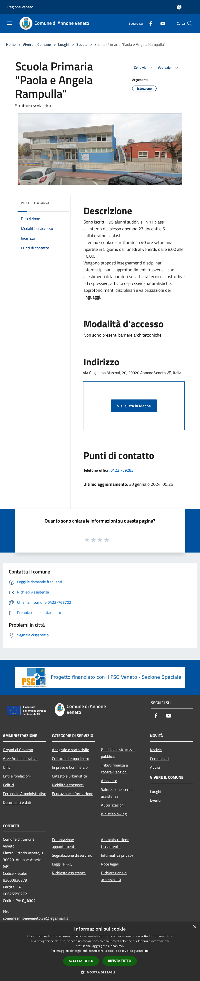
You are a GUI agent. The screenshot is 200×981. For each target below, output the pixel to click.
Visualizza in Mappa (134, 406)
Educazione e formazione (72, 793)
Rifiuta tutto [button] (119, 961)
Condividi (141, 67)
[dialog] (100, 951)
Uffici (7, 767)
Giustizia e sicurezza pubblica (118, 753)
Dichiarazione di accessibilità (114, 876)
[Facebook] (149, 23)
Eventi (155, 800)
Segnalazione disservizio (72, 855)
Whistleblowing (114, 814)
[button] (100, 972)
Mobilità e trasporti (68, 785)
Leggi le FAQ (62, 864)
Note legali (110, 864)
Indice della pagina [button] (35, 203)
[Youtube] (161, 23)
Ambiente (109, 781)
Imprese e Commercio (70, 767)
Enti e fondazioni (17, 776)
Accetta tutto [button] (81, 961)
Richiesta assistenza (69, 873)
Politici (8, 785)
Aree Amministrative (20, 758)
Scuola (81, 44)
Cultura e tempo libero (70, 758)
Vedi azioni (166, 67)
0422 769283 (121, 470)
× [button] (194, 927)
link (146, 951)
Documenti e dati (17, 802)
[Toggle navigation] (10, 23)
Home (11, 44)
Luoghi (63, 44)
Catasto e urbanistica (69, 776)
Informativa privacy (117, 855)
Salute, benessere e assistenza (117, 793)
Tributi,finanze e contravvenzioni (114, 768)
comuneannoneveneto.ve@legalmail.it (35, 918)
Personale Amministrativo (24, 793)
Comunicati (159, 758)
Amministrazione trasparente (115, 843)
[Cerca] (190, 23)
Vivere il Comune (37, 44)
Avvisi (155, 767)
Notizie (156, 750)
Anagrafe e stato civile (70, 750)
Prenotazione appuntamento (64, 843)
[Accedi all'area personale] (179, 7)
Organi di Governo (18, 750)
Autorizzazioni (113, 805)
